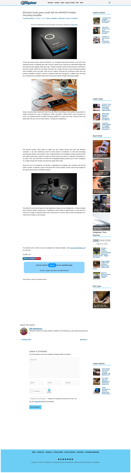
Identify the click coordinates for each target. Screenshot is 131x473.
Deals (62, 2)
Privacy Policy (58, 452)
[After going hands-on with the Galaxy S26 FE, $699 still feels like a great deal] (97, 117)
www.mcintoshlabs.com (78, 248)
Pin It (38, 258)
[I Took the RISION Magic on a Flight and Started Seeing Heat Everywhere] (97, 126)
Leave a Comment (72, 18)
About (34, 452)
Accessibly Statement (92, 452)
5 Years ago (101, 240)
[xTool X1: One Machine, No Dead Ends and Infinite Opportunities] (97, 107)
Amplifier (54, 18)
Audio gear (61, 18)
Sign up (52, 265)
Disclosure (80, 452)
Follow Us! (40, 452)
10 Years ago (108, 240)
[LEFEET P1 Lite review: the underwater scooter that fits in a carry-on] (97, 40)
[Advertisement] (54, 135)
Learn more (74, 24)
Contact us (48, 452)
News (48, 18)
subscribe (38, 401)
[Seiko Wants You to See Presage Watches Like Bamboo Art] (97, 372)
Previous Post (25, 339)
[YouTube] (67, 459)
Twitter (25, 258)
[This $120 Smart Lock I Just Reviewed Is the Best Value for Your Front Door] (97, 30)
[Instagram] (63, 459)
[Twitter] (61, 459)
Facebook (32, 258)
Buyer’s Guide (70, 2)
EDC (77, 2)
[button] (109, 2)
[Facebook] (58, 459)
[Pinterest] (65, 459)
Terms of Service (69, 452)
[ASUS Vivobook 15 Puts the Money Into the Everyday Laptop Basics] (97, 391)
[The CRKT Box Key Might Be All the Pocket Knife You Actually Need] (97, 381)
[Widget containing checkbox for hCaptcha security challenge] (40, 391)
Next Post (84, 339)
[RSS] (70, 459)
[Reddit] (72, 459)
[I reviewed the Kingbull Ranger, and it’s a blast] (97, 21)
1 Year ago (96, 240)
